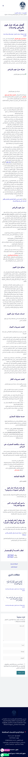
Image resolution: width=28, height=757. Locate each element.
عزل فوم (8, 162)
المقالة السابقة (14, 564)
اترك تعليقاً (23, 34)
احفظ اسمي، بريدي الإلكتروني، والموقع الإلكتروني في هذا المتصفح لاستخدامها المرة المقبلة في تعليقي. (14, 666)
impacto (12, 749)
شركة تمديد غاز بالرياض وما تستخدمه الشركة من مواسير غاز (14, 599)
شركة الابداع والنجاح (13, 255)
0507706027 (11, 555)
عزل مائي (16, 470)
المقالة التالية (14, 567)
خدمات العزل (17, 34)
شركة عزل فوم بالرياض (20, 38)
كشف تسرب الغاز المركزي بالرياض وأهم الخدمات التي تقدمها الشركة (14, 582)
